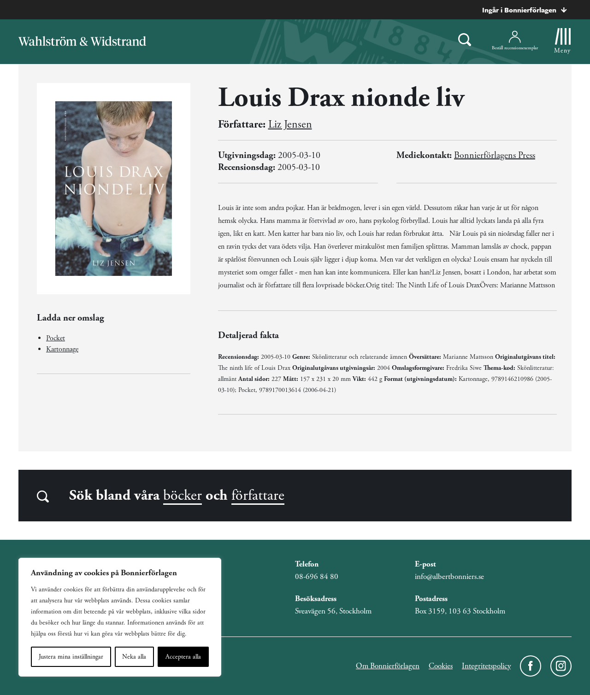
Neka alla (134, 657)
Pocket (55, 338)
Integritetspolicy (486, 666)
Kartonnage (62, 349)
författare (257, 495)
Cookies (441, 666)
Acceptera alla (183, 657)
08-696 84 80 (316, 577)
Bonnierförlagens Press (494, 155)
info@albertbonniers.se (449, 577)
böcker (182, 495)
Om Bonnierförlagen (387, 666)
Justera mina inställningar (71, 657)
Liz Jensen (290, 124)
